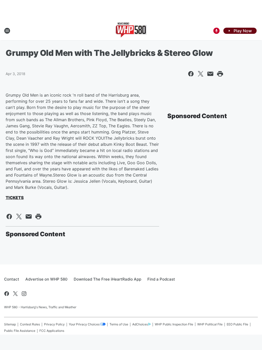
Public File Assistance (19, 331)
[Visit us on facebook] (7, 294)
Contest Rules (30, 324)
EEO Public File (237, 324)
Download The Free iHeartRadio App (107, 279)
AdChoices (140, 324)
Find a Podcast (161, 279)
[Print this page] (220, 73)
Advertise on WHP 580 (46, 279)
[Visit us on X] (15, 294)
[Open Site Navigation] (7, 31)
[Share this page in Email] (210, 73)
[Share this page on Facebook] (190, 73)
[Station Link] (131, 31)
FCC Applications (51, 331)
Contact (11, 279)
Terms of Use (119, 324)
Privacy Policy (54, 324)
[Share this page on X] (200, 73)
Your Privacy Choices (84, 324)
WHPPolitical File (210, 324)
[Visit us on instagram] (24, 294)
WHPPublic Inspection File (174, 324)
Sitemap (10, 324)
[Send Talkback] (216, 31)
